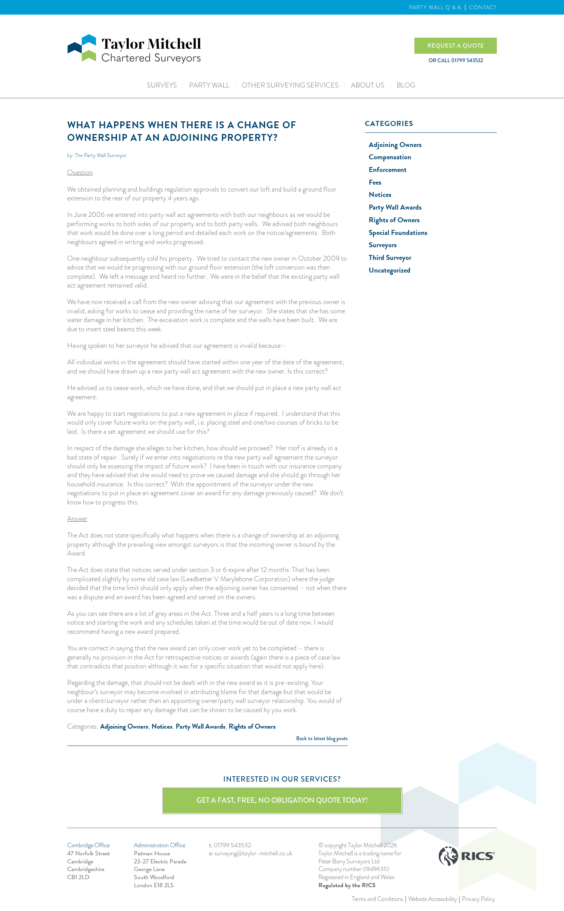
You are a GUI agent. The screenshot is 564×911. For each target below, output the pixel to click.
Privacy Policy (478, 899)
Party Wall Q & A (435, 7)
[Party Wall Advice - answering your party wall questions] (240, 49)
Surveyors (383, 244)
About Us (367, 85)
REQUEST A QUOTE (455, 45)
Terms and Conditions (377, 899)
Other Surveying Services (290, 85)
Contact (483, 7)
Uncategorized (390, 270)
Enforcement (388, 169)
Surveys (162, 85)
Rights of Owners (252, 726)
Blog (406, 85)
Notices (162, 726)
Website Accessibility (432, 899)
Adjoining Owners (124, 726)
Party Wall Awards (201, 726)
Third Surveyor (390, 257)
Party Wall (209, 85)
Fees (375, 182)
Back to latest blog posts (322, 738)
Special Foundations (398, 232)
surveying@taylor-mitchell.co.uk (253, 853)
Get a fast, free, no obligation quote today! (282, 800)
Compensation (390, 156)
